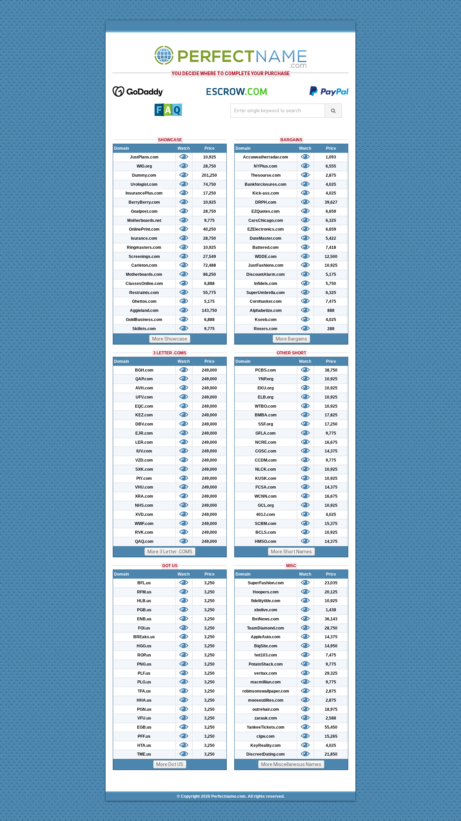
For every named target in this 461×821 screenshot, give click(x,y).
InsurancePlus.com (144, 193)
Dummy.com (144, 175)
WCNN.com (265, 496)
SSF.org (265, 424)
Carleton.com (144, 265)
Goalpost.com (144, 211)
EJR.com (144, 433)
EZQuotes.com (265, 211)
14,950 (331, 646)
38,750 (331, 370)
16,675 (331, 442)
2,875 (331, 175)
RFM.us (144, 592)
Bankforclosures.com (266, 184)
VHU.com (144, 487)
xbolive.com (265, 610)
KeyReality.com (265, 745)
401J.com (265, 514)
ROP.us (144, 655)
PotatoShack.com (266, 664)
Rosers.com (265, 328)
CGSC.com (265, 451)
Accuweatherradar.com (265, 157)
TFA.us (144, 691)
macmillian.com (265, 682)
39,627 (331, 202)
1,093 (331, 157)
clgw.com (265, 736)
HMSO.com (265, 541)
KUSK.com (265, 478)
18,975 (331, 709)
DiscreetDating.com (265, 754)
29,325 (331, 673)
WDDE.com (266, 256)
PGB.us (144, 610)
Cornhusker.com (266, 301)
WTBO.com (265, 406)
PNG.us (144, 664)
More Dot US (169, 764)
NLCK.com (265, 469)
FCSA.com (265, 487)
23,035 (331, 583)
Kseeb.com (266, 319)
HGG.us (144, 646)
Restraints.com (144, 292)
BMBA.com (266, 415)
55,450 (331, 727)
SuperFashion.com (266, 583)
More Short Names (291, 551)
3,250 (209, 583)
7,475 (331, 301)
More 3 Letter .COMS (169, 551)
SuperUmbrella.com (265, 292)
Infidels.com (265, 283)
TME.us (144, 754)
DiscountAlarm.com (265, 274)
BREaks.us (144, 637)
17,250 (209, 193)
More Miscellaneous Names (291, 764)
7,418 (331, 247)
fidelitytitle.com (265, 600)
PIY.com (144, 478)
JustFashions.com (265, 265)
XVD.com (144, 514)
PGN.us (144, 709)
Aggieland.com (144, 310)
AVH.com (144, 388)
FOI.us (144, 628)
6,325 (331, 220)
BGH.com (144, 370)
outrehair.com (265, 709)
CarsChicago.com (265, 220)
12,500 (331, 256)
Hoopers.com (266, 592)
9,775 (209, 220)
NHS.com (144, 505)
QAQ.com (144, 541)
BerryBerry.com (144, 202)
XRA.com (144, 496)
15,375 (331, 523)
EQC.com (144, 406)
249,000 (209, 370)
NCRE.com (265, 442)
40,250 (209, 229)
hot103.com (265, 655)
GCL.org (266, 505)
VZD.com (144, 460)
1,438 (331, 610)
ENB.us (144, 619)
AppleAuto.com (265, 637)
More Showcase (169, 339)
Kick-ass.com (265, 193)
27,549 (209, 256)
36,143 (331, 619)
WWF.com (144, 523)
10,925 (209, 157)
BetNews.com (265, 619)
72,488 (209, 265)
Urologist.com (144, 184)
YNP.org (265, 379)
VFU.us (144, 718)
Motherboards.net (144, 220)
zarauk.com (265, 718)
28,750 (209, 166)
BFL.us (144, 583)
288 (330, 328)
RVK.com (144, 532)
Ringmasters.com (144, 247)
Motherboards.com (144, 274)
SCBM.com (265, 523)
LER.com (144, 442)
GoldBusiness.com (144, 319)
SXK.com (144, 469)
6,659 (331, 211)
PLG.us (144, 682)
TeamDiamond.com (265, 628)
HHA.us (144, 700)
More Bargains (291, 339)
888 (330, 310)
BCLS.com (265, 532)
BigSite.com (265, 646)
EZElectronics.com (265, 229)
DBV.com (144, 424)
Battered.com (265, 247)
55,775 (209, 292)
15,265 (331, 736)
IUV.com (144, 451)
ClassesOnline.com (144, 283)
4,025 (331, 184)
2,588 (331, 718)
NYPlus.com (265, 166)
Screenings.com (144, 256)
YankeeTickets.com (265, 727)
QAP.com (144, 379)
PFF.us (144, 736)
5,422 (331, 238)
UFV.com (144, 397)
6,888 (209, 283)
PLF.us (144, 673)
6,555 (331, 166)
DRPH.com (265, 202)
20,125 (331, 592)
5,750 (331, 283)
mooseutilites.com (265, 700)
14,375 (331, 451)
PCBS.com (265, 370)
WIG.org (144, 166)
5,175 (209, 301)
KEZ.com (144, 415)
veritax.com (265, 673)
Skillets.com (144, 328)
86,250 (209, 274)
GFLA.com (265, 433)
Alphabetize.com (266, 310)
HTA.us (144, 745)
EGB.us (144, 727)
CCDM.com (266, 460)
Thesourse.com (266, 175)
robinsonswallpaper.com (265, 691)
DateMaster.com (265, 238)
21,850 (331, 754)
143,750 (209, 310)
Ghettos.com (144, 301)
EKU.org (265, 388)
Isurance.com (144, 238)
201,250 (209, 175)
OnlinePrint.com (144, 229)
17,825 (331, 415)
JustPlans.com (144, 157)
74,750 (209, 184)
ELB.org (265, 397)
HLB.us (144, 600)
